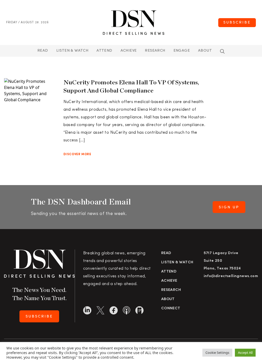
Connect (170, 308)
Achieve (129, 51)
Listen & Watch (72, 51)
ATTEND (104, 51)
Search (222, 51)
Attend (169, 272)
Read (42, 51)
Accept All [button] (245, 352)
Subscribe (237, 23)
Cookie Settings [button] (217, 352)
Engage (181, 51)
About (205, 51)
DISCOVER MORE (77, 154)
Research (155, 51)
